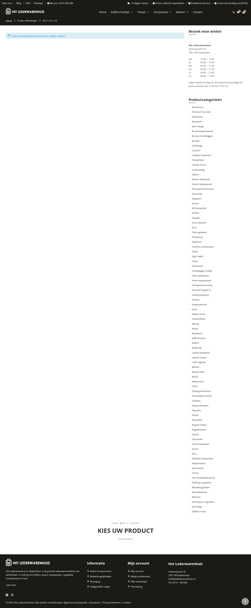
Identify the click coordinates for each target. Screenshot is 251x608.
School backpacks (200, 444)
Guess (195, 261)
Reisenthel (197, 419)
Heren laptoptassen (201, 280)
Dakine (195, 174)
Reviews (38, 3)
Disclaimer (95, 602)
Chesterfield (198, 160)
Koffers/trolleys (120, 12)
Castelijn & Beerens (201, 155)
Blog (18, 3)
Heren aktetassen (200, 275)
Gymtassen (197, 265)
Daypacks (196, 198)
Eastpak (196, 217)
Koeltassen (197, 333)
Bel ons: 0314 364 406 (61, 3)
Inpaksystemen (199, 304)
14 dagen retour (139, 3)
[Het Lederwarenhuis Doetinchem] (25, 10)
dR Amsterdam (199, 208)
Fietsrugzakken (199, 232)
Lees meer (11, 584)
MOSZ (195, 376)
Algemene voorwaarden (75, 602)
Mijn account (137, 571)
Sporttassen (198, 468)
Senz (194, 453)
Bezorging (95, 581)
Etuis (194, 227)
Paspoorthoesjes (200, 405)
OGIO (195, 386)
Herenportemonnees (202, 285)
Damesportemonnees (203, 188)
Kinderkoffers (198, 318)
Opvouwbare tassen (202, 395)
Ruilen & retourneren (100, 571)
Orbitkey (196, 400)
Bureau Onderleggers (202, 135)
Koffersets (197, 347)
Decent (195, 203)
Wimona (196, 496)
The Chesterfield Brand (203, 477)
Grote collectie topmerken (169, 3)
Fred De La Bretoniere (203, 246)
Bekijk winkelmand (140, 576)
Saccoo (195, 434)
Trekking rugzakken (201, 482)
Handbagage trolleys (202, 270)
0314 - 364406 (179, 582)
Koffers (195, 342)
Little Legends (199, 362)
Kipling (195, 323)
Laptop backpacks (201, 352)
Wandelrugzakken (201, 487)
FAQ (28, 3)
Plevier (195, 415)
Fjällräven (197, 241)
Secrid (195, 448)
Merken (180, 12)
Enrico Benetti (199, 222)
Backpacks (197, 121)
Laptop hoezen (199, 357)
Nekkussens (198, 381)
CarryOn (196, 150)
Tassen (141, 12)
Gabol (195, 251)
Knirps (195, 328)
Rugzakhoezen (199, 429)
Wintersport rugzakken (203, 501)
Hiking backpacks (200, 294)
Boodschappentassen (202, 131)
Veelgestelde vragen (100, 586)
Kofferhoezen (198, 338)
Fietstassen (197, 237)
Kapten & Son (198, 314)
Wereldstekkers (199, 492)
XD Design (197, 506)
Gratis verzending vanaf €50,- (233, 3)
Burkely (196, 140)
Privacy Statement (112, 602)
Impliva (195, 299)
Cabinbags (197, 145)
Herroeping (136, 586)
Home (102, 12)
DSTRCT (196, 212)
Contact (197, 12)
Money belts (198, 371)
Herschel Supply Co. (202, 289)
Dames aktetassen (201, 179)
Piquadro (196, 410)
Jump (194, 309)
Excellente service (200, 3)
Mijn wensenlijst (139, 581)
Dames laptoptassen (202, 184)
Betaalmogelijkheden (100, 576)
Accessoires (161, 12)
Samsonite (197, 439)
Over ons (7, 3)
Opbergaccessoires (201, 391)
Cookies (127, 602)
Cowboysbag (198, 169)
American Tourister (201, 111)
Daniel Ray (197, 193)
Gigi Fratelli (197, 256)
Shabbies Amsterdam (202, 458)
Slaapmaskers (199, 463)
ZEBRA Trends (199, 511)
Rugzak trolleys (199, 424)
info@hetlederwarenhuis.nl (181, 578)
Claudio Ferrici (199, 164)
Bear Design (198, 126)
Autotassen (197, 116)
